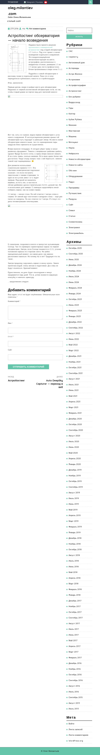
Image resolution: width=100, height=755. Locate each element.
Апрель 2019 (75, 515)
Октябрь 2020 (75, 424)
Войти (71, 723)
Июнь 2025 (74, 259)
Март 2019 (74, 521)
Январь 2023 (75, 316)
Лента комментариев (78, 735)
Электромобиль (76, 233)
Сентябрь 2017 (76, 618)
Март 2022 (74, 350)
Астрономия (74, 79)
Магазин (72, 125)
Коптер (72, 114)
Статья (72, 216)
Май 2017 (73, 640)
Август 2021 (74, 379)
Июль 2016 (74, 692)
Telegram (30, 2)
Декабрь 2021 (75, 356)
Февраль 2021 (75, 413)
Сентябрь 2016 (76, 680)
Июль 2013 (74, 709)
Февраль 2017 (75, 657)
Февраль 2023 (75, 310)
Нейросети (74, 153)
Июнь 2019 (74, 504)
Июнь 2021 (74, 390)
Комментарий (14, 301)
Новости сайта (76, 165)
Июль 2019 (74, 498)
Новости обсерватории (79, 159)
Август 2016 (74, 686)
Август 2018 (74, 555)
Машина (72, 136)
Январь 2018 (74, 595)
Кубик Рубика (75, 119)
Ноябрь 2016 (75, 669)
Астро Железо (75, 74)
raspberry (73, 57)
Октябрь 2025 (75, 248)
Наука (71, 148)
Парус (72, 182)
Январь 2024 (75, 293)
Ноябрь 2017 (75, 606)
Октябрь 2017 (75, 612)
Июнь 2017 (74, 635)
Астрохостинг (75, 91)
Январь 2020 (75, 464)
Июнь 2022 (74, 339)
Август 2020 (74, 436)
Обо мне (73, 170)
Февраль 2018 (75, 589)
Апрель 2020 (75, 458)
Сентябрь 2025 (76, 254)
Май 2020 (73, 453)
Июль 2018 (74, 561)
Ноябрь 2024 (75, 271)
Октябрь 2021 (75, 367)
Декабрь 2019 (75, 470)
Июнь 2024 (74, 282)
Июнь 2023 (74, 305)
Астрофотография (77, 85)
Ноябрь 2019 (75, 475)
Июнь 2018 (74, 566)
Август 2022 (74, 333)
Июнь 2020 (74, 447)
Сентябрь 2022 (76, 328)
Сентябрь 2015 (76, 697)
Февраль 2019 (75, 527)
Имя (10, 323)
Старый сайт (14, 21)
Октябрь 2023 (75, 299)
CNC (71, 51)
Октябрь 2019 (75, 481)
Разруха (72, 199)
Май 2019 (73, 510)
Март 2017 (73, 652)
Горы (71, 108)
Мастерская (74, 131)
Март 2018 (73, 583)
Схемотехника (75, 222)
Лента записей (75, 729)
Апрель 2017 (74, 646)
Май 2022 (73, 345)
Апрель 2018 (74, 578)
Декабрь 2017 (75, 601)
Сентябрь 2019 (76, 487)
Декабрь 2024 (75, 265)
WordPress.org (76, 741)
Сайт (10, 350)
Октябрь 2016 (75, 674)
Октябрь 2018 (75, 549)
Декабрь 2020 (75, 419)
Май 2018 (73, 572)
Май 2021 (73, 396)
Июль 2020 (74, 441)
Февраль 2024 (75, 288)
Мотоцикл (73, 142)
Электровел (74, 227)
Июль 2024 (74, 276)
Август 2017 (74, 623)
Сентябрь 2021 (76, 373)
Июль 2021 (74, 384)
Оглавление (13, 2)
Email (11, 336)
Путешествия (75, 193)
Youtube (39, 2)
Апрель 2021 (74, 401)
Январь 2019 (75, 532)
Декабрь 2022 (75, 322)
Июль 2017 (74, 629)
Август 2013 (74, 703)
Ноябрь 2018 (75, 544)
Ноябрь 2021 (75, 362)
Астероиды (74, 68)
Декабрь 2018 (75, 538)
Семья (72, 210)
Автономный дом (77, 62)
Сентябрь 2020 (76, 430)
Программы (74, 188)
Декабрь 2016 (75, 663)
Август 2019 (74, 492)
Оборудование (76, 176)
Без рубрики (74, 97)
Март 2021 (73, 407)
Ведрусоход (74, 102)
